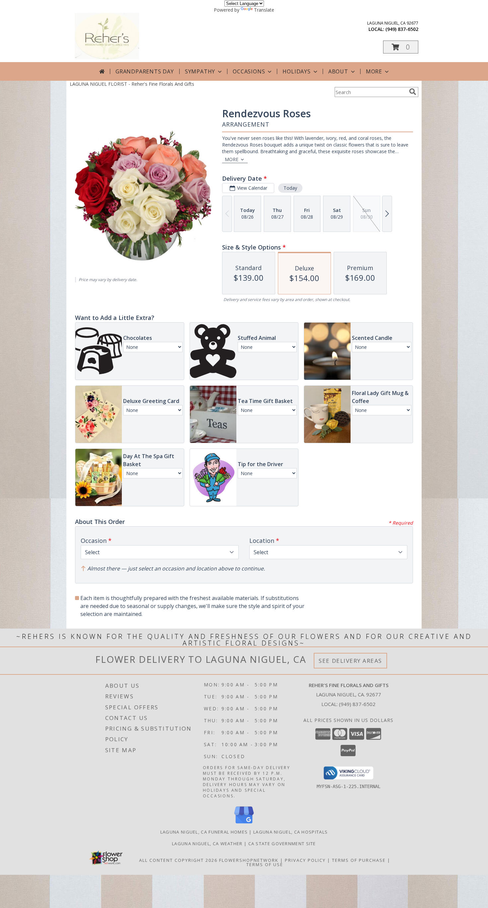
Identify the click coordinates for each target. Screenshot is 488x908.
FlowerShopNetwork (249, 860)
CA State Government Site (282, 844)
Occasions (249, 71)
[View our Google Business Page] (244, 824)
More (374, 71)
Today (290, 188)
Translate (264, 10)
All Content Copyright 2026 (178, 860)
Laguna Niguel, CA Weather (207, 844)
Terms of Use (264, 864)
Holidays (296, 71)
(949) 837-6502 (401, 29)
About (338, 71)
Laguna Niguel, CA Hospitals (290, 832)
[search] (412, 91)
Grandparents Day (145, 71)
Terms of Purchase (359, 860)
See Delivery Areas (350, 660)
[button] (400, 47)
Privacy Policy (305, 860)
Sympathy (200, 71)
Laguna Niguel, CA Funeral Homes (204, 832)
